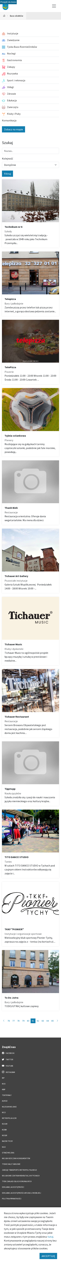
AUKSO (4, 1101)
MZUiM (4, 1124)
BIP (3, 1078)
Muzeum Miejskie (9, 1107)
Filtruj (7, 173)
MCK (4, 1084)
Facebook (9, 1053)
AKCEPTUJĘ (48, 1256)
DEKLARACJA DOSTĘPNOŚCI (13, 1187)
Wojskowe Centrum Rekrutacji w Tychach (21, 1176)
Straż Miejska (8, 1153)
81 (33, 1020)
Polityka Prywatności (11, 1199)
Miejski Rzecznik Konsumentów (16, 1158)
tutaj (50, 1236)
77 (13, 1020)
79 (23, 1020)
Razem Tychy (7, 1141)
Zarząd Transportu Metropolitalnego (19, 1170)
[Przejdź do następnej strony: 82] (57, 1020)
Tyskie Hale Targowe (11, 1164)
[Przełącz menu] (54, 6)
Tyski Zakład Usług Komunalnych (17, 1181)
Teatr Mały (6, 1095)
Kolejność (7, 158)
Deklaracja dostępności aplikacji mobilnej (21, 1193)
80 (28, 1020)
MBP (3, 1089)
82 (38, 1020)
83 (43, 1020)
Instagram (10, 1072)
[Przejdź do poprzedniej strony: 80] (3, 1020)
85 (52, 1020)
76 (8, 1020)
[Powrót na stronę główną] (4, 16)
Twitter (9, 1059)
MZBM (4, 1130)
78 (18, 1020)
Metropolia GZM (9, 1118)
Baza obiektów (16, 15)
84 (48, 1020)
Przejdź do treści (8, 2)
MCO (4, 1112)
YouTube (9, 1066)
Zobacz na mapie (13, 129)
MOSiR (4, 1135)
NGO (4, 1147)
